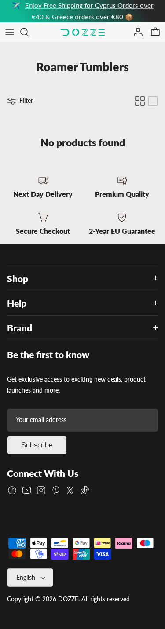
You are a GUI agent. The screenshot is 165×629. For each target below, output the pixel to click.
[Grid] (140, 101)
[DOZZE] (83, 32)
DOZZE (68, 599)
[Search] (29, 32)
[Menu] (9, 32)
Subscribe (37, 445)
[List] (152, 101)
